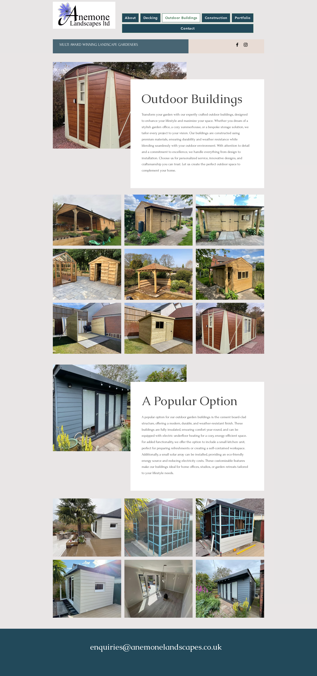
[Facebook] (237, 44)
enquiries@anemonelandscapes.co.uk (156, 647)
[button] (87, 220)
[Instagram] (245, 44)
